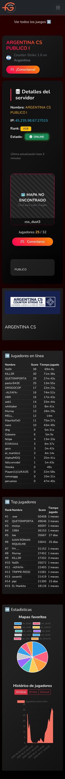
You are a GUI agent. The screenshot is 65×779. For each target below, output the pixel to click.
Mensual (44, 692)
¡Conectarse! (25, 69)
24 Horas (21, 692)
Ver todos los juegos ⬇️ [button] (32, 22)
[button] (32, 199)
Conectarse (36, 241)
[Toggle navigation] (58, 7)
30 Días (33, 692)
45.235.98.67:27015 (31, 120)
